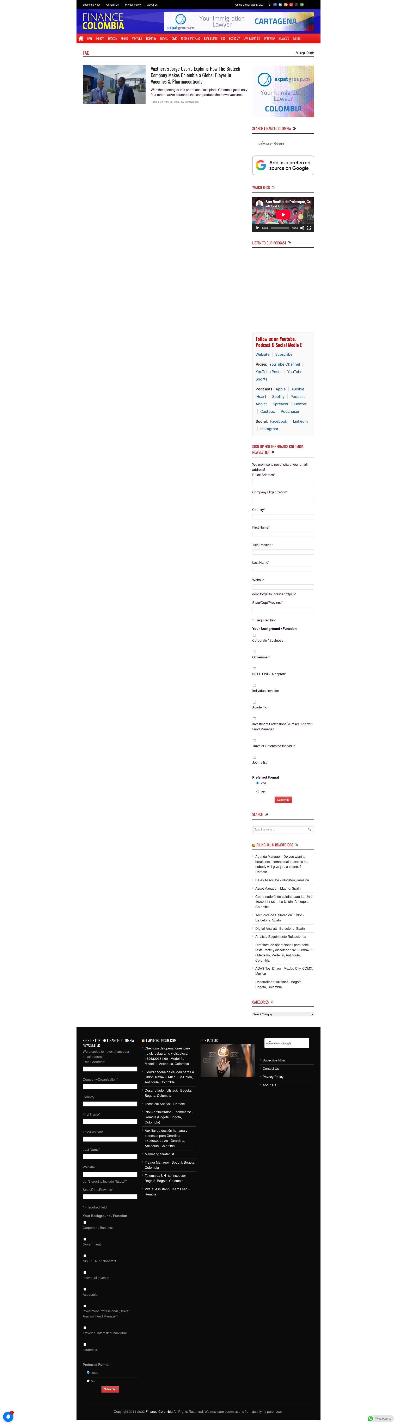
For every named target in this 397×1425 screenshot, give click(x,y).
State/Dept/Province (267, 602)
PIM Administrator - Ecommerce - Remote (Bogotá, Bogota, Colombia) (169, 1117)
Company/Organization (269, 492)
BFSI (89, 38)
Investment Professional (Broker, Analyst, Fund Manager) (282, 726)
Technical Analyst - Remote (165, 1103)
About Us (152, 4)
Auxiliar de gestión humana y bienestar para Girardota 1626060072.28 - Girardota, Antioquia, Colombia (166, 1138)
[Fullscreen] (309, 228)
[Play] (258, 228)
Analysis (284, 38)
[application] (283, 214)
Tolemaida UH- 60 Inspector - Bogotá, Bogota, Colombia (166, 1178)
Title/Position (262, 544)
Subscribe (283, 354)
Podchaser (290, 411)
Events (297, 38)
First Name (261, 527)
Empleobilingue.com (161, 1040)
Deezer (300, 404)
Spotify (278, 396)
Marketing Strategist (159, 1154)
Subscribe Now (91, 4)
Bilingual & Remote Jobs (275, 844)
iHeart (261, 396)
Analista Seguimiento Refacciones (280, 936)
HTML (264, 783)
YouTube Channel (284, 364)
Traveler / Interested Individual (274, 745)
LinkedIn (300, 421)
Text (263, 791)
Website (262, 354)
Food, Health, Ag (190, 38)
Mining (124, 38)
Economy (234, 38)
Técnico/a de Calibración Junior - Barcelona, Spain (279, 917)
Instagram (269, 429)
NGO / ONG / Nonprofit (269, 673)
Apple (281, 389)
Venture (137, 38)
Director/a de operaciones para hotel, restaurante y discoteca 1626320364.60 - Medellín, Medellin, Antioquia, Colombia (284, 952)
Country (258, 509)
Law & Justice (252, 38)
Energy (100, 38)
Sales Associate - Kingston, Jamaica (282, 880)
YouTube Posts (268, 372)
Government (261, 657)
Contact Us (112, 4)
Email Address (263, 474)
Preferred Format (265, 777)
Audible (297, 389)
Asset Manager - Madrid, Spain (278, 888)
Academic (259, 707)
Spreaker (280, 404)
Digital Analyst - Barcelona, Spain (280, 928)
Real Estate (211, 38)
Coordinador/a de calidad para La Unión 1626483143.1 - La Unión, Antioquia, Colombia (284, 901)
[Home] (81, 38)
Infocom (112, 38)
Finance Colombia (159, 1411)
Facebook (278, 421)
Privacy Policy (133, 4)
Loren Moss (192, 102)
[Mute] (302, 228)
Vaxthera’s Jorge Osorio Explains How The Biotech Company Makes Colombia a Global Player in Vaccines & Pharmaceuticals (195, 75)
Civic (174, 38)
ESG (223, 38)
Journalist (259, 762)
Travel (164, 38)
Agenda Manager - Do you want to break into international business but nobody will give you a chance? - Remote (281, 864)
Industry (151, 38)
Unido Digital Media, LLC (249, 4)
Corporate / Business (267, 640)
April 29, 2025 (172, 102)
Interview (269, 38)
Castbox (267, 411)
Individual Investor (265, 690)
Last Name (260, 562)
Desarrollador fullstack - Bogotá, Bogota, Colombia (278, 984)
